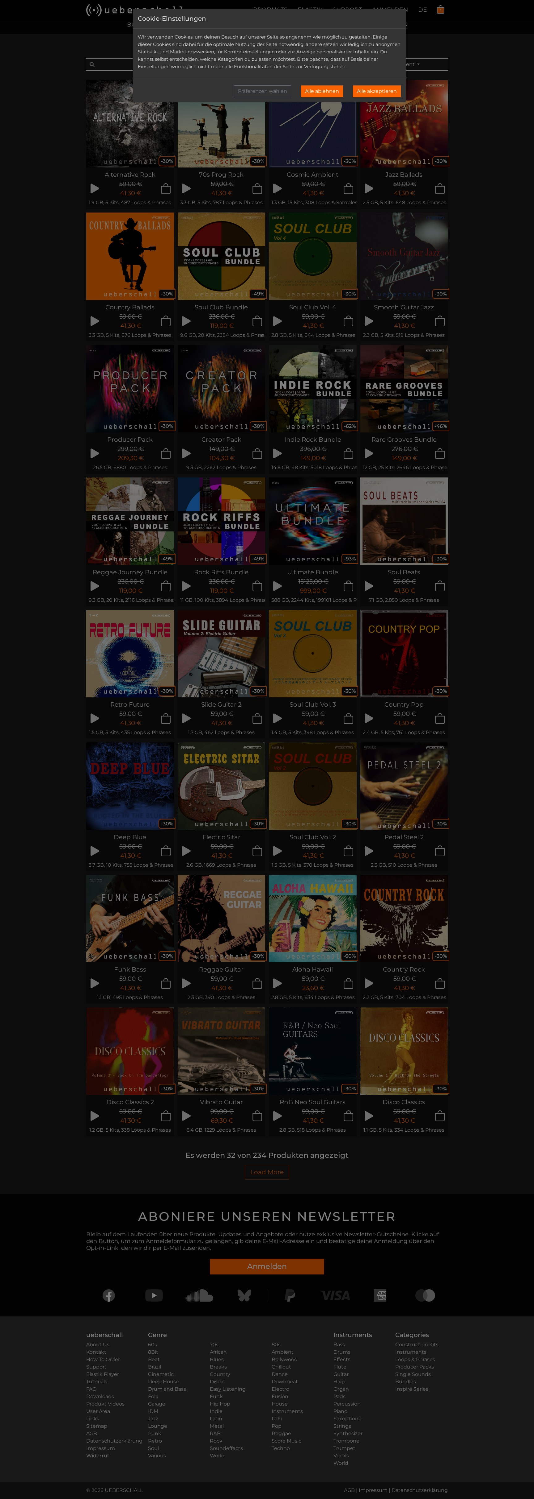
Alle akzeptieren (377, 91)
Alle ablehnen (322, 91)
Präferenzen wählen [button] (262, 91)
